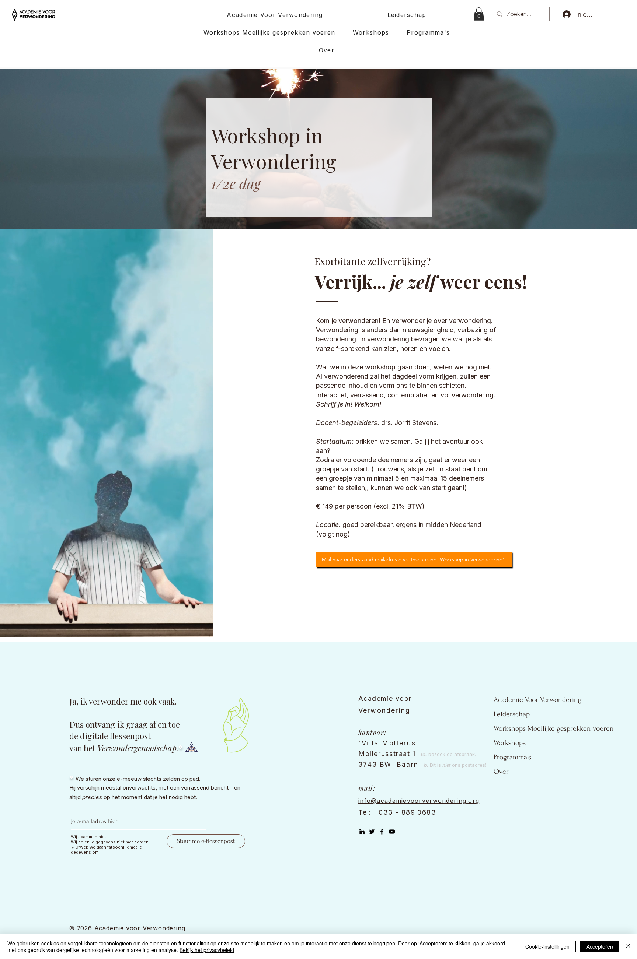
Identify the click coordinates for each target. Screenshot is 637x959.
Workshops (510, 743)
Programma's (512, 757)
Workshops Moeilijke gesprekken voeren (554, 728)
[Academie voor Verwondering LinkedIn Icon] (362, 831)
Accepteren (599, 946)
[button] (478, 14)
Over (501, 771)
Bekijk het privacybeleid (207, 949)
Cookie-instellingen (547, 946)
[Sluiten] (628, 946)
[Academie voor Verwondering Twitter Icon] (372, 831)
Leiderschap (512, 714)
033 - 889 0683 (407, 812)
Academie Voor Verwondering (538, 700)
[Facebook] (382, 831)
